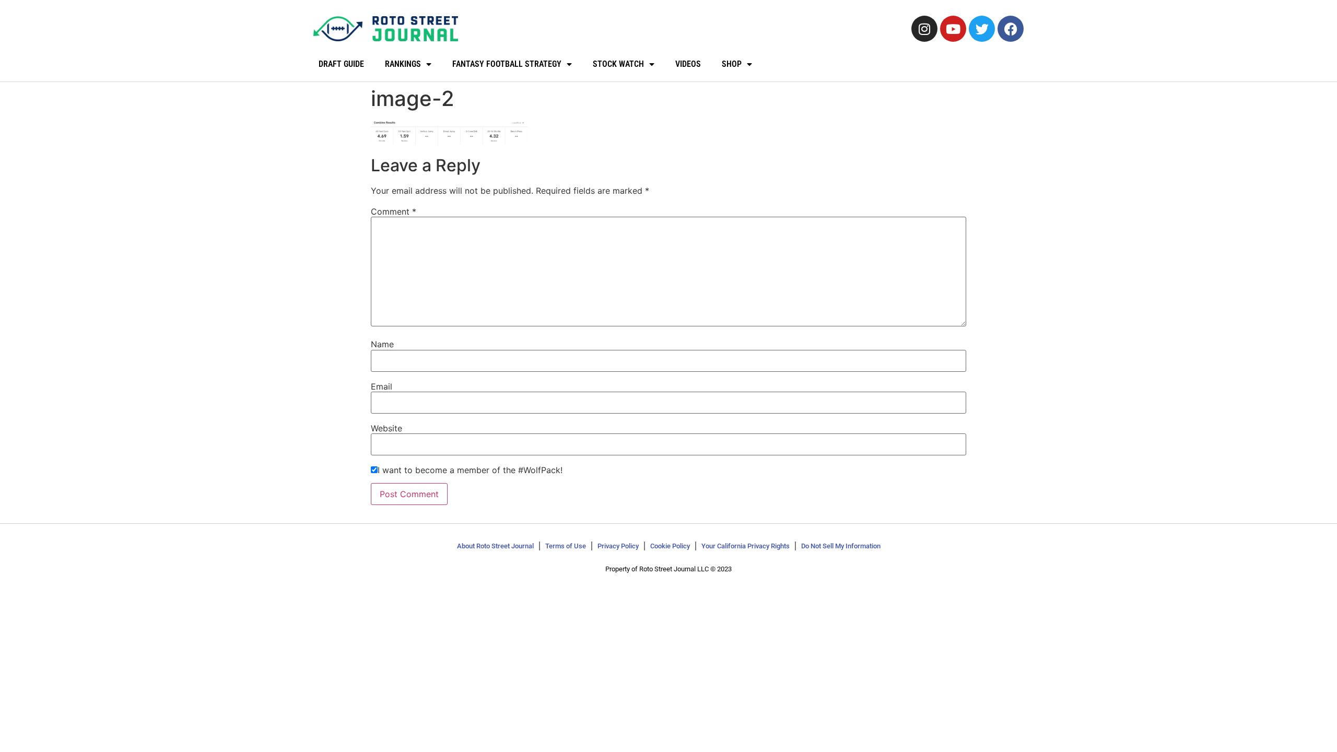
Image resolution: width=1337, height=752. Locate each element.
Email (381, 386)
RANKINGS (403, 64)
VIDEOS (688, 64)
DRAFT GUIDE (341, 64)
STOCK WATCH (618, 64)
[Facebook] (1011, 29)
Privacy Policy (618, 546)
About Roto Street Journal (495, 546)
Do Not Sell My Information (841, 546)
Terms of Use (565, 546)
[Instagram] (924, 29)
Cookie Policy (670, 546)
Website (386, 428)
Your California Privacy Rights (745, 546)
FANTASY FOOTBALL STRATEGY (506, 64)
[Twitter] (982, 29)
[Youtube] (953, 29)
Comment (393, 211)
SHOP (732, 64)
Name (382, 344)
